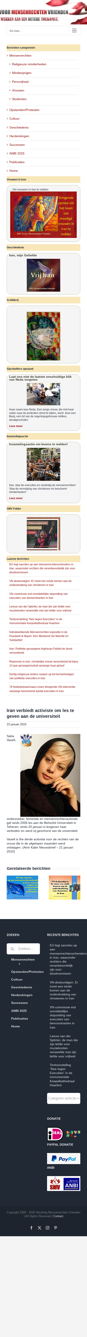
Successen (17, 144)
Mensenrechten (20, 55)
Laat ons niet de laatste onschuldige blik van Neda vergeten (40, 378)
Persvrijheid (20, 81)
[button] (10, 887)
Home (13, 170)
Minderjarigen (21, 73)
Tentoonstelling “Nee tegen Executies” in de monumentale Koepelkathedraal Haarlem (62, 1075)
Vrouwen (18, 90)
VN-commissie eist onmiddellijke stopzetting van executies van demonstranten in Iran (63, 1017)
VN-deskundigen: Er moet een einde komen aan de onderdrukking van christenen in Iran (64, 990)
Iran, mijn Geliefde (23, 255)
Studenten (19, 99)
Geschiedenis (19, 127)
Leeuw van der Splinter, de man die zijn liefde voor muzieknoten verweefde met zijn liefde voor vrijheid (64, 1046)
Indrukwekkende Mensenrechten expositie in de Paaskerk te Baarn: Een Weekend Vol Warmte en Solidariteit (38, 636)
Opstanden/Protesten (24, 110)
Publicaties (17, 162)
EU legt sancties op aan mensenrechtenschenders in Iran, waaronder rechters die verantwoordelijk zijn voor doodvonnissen (42, 568)
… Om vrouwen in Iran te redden (28, 189)
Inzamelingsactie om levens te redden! (38, 444)
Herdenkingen (19, 136)
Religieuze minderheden (29, 64)
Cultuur (14, 118)
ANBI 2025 (17, 153)
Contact (58, 1216)
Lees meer (16, 426)
